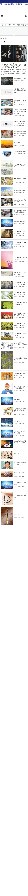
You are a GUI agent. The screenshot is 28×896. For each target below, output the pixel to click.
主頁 (1, 38)
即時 (14, 25)
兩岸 (26, 25)
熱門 (18, 25)
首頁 (2, 25)
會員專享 (8, 25)
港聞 (22, 25)
